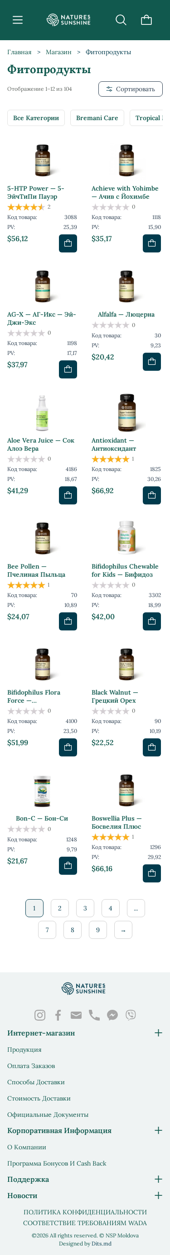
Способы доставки (36, 1082)
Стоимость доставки (39, 1098)
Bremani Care (97, 118)
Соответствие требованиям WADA (85, 1223)
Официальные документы (47, 1114)
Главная (19, 52)
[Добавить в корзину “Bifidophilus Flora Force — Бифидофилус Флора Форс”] (68, 747)
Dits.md (102, 1243)
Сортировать (135, 89)
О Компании (26, 1147)
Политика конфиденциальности (85, 1212)
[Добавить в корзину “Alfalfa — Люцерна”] (152, 362)
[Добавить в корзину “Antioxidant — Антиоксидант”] (152, 495)
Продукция (24, 1049)
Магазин (59, 52)
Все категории (36, 118)
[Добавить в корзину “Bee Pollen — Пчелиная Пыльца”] (68, 621)
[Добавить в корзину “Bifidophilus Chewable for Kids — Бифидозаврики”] (152, 621)
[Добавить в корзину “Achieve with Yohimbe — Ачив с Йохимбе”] (152, 243)
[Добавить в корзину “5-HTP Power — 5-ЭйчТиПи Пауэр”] (68, 243)
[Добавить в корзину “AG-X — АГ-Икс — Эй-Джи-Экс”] (68, 369)
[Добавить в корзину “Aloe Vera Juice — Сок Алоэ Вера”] (68, 495)
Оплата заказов (31, 1066)
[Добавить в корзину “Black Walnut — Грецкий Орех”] (152, 747)
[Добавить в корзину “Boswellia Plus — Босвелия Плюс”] (152, 873)
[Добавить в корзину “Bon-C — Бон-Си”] (68, 866)
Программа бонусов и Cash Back (57, 1163)
